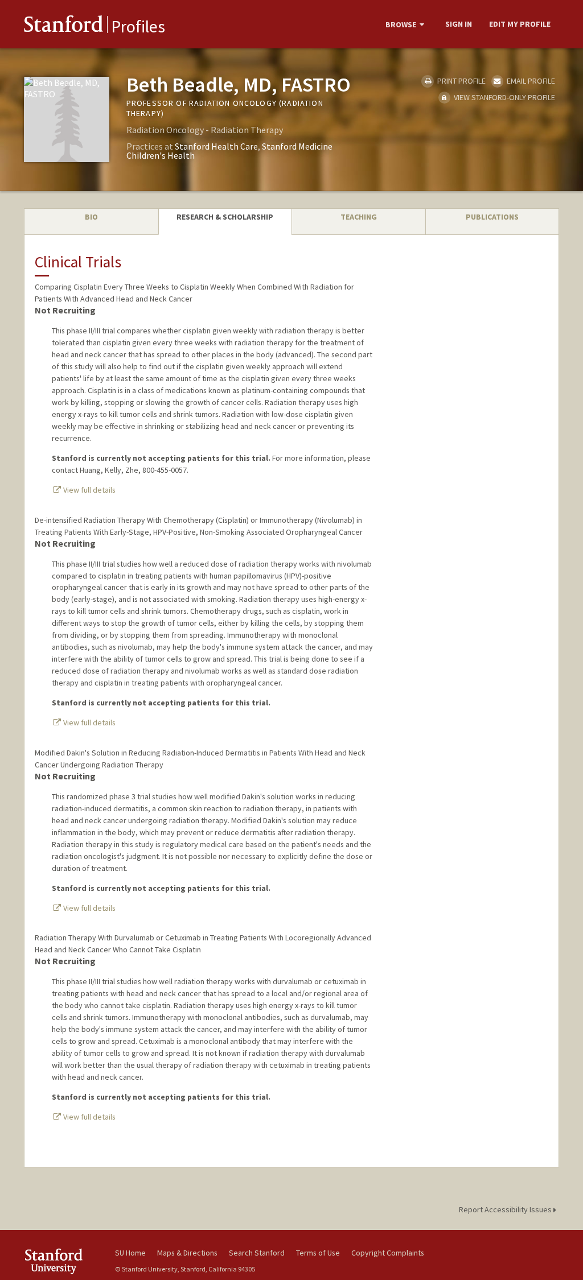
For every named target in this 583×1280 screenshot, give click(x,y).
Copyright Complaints (387, 1253)
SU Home (130, 1253)
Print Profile (460, 81)
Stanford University (64, 1261)
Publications (492, 217)
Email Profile (530, 81)
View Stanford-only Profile (503, 97)
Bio (91, 217)
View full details (88, 490)
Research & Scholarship (224, 217)
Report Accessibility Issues (506, 1209)
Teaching (358, 217)
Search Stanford (257, 1253)
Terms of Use (318, 1253)
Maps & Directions (187, 1253)
